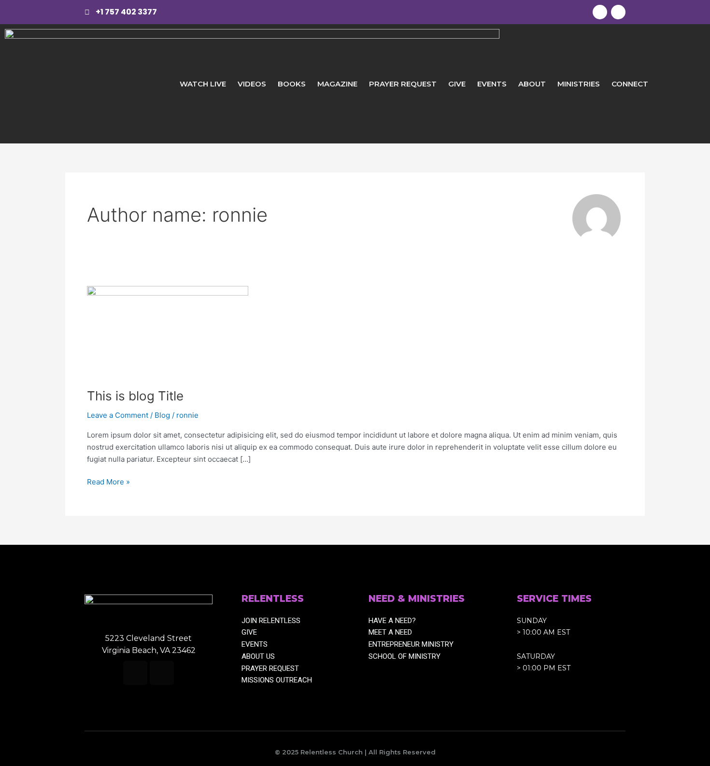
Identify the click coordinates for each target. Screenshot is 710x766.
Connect (629, 83)
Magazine (337, 83)
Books (292, 83)
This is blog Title (135, 395)
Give (457, 83)
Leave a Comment (117, 415)
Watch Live (203, 83)
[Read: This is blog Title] (167, 330)
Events (492, 83)
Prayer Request (403, 83)
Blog (162, 415)
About (532, 83)
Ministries (578, 83)
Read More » (108, 481)
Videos (252, 83)
